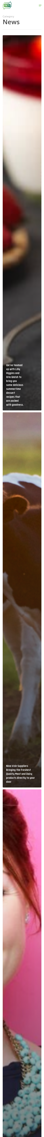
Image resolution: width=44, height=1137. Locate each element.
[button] (40, 5)
